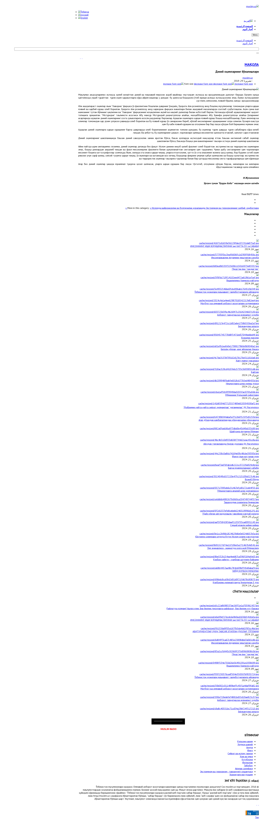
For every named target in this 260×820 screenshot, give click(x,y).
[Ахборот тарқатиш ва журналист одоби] (229, 311)
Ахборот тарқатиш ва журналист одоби (238, 314)
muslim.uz (248, 77)
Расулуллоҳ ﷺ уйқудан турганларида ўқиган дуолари (231, 443)
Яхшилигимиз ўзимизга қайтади (242, 280)
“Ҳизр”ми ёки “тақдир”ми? (245, 268)
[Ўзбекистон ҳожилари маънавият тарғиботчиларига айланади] (229, 288)
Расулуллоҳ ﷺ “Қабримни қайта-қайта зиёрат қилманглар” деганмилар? (221, 407)
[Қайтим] (229, 369)
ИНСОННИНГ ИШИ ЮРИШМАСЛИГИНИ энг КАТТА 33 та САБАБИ (224, 246)
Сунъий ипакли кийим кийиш (244, 525)
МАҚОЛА (252, 64)
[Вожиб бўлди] (229, 476)
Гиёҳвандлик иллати (248, 326)
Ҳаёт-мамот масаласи (247, 360)
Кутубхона (247, 759)
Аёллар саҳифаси (244, 768)
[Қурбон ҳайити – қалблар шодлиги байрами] (229, 556)
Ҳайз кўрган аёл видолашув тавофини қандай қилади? (230, 513)
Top (257, 817)
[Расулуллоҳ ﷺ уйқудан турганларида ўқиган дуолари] (229, 439)
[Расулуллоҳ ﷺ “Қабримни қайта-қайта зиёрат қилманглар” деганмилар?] (228, 403)
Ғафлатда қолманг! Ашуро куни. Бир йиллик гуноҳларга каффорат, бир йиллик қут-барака (213, 608)
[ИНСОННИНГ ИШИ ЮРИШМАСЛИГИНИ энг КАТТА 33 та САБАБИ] (229, 243)
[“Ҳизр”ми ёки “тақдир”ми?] (229, 265)
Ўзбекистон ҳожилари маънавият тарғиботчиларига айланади (227, 291)
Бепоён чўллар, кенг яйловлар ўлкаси (240, 349)
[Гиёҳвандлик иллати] (229, 323)
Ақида (249, 747)
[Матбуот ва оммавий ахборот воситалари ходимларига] (229, 300)
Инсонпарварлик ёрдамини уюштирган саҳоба (235, 257)
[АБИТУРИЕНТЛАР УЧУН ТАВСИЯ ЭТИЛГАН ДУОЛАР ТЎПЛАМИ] (230, 628)
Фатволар (247, 762)
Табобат (248, 765)
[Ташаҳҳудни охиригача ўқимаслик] (229, 499)
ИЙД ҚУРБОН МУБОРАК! (245, 570)
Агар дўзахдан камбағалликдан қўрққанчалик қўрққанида (229, 419)
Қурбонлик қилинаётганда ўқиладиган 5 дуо (236, 582)
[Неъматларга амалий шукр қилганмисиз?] (229, 487)
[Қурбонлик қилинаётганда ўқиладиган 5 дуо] (229, 579)
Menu (255, 35)
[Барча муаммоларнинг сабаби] (230, 464)
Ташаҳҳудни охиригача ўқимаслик (241, 502)
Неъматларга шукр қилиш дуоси (242, 383)
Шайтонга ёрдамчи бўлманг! (244, 431)
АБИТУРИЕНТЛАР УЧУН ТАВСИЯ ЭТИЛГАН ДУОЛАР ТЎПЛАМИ (226, 631)
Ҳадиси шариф (245, 744)
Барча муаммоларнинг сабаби (243, 467)
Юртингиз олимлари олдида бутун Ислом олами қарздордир (227, 536)
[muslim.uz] (252, 6)
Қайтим (255, 372)
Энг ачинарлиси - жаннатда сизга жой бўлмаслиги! (233, 548)
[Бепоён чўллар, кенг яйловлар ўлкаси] (229, 346)
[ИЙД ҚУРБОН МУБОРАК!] (230, 567)
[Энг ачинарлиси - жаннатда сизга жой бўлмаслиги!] (229, 545)
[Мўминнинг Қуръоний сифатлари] (230, 391)
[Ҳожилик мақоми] (229, 334)
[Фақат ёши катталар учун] (229, 453)
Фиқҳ (250, 750)
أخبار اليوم (248, 43)
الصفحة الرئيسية (244, 40)
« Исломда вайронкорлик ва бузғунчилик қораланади (178, 207)
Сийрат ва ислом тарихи (240, 753)
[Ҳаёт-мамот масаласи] (229, 357)
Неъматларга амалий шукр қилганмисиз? (238, 490)
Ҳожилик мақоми (250, 337)
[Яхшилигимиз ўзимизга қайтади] (230, 277)
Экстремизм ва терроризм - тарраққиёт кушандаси (226, 771)
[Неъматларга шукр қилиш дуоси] (229, 380)
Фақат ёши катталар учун (245, 456)
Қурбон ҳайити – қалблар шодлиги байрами (236, 559)
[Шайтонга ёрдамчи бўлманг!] (229, 428)
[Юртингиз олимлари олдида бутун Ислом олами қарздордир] (229, 533)
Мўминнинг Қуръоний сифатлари (242, 394)
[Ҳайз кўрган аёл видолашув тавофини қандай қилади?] (229, 510)
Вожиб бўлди (252, 479)
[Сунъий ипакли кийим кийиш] (229, 522)
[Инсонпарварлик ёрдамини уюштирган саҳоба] (230, 254)
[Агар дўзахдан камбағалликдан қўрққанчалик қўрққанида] (229, 416)
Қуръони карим (245, 741)
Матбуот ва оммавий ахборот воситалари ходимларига (229, 303)
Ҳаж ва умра (246, 756)
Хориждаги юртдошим (241, 774)
